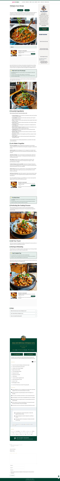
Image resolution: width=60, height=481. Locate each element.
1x (32, 361)
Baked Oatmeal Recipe (44, 41)
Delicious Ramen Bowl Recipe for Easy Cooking (44, 49)
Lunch (11, 444)
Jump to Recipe (20, 10)
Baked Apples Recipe (44, 56)
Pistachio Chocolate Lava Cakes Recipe (14, 445)
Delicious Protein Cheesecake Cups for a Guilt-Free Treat (44, 62)
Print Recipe (27, 10)
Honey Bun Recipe (12, 446)
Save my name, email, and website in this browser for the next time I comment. (22, 472)
